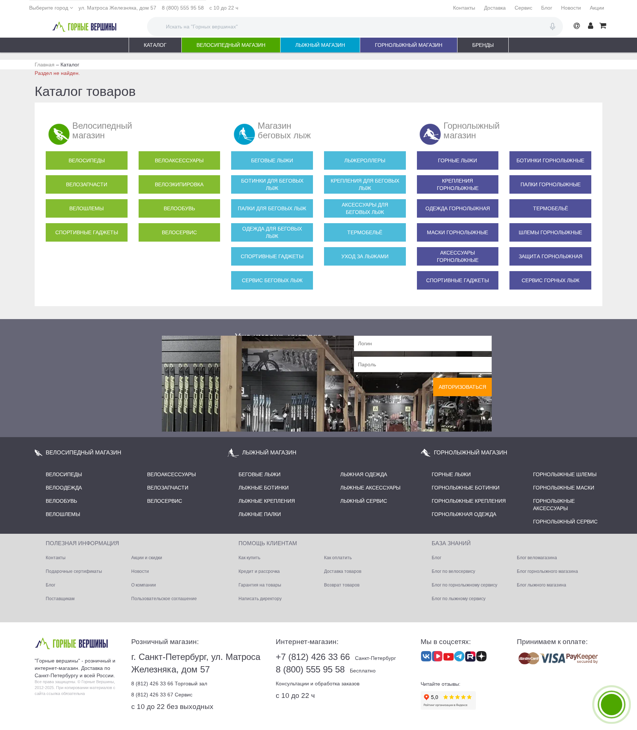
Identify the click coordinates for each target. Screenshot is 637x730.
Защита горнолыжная (550, 256)
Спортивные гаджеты (86, 232)
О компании (143, 585)
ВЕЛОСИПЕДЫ (64, 474)
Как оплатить (338, 557)
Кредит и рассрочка (259, 571)
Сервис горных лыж (550, 280)
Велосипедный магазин (230, 45)
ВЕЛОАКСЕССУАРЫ (171, 474)
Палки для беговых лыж (272, 208)
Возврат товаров (341, 585)
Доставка (495, 8)
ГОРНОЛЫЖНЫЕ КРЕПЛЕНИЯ (469, 501)
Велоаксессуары (179, 160)
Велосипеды (87, 160)
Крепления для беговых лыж (365, 184)
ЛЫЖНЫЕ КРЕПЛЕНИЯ (267, 501)
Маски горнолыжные (457, 232)
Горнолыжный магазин (408, 45)
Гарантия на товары (260, 585)
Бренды (483, 45)
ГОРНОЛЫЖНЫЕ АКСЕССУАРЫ (554, 504)
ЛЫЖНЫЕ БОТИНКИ (264, 488)
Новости (571, 8)
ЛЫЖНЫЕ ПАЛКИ (260, 514)
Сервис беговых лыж (272, 280)
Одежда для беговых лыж (272, 232)
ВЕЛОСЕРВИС (164, 501)
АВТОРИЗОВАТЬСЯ (462, 387)
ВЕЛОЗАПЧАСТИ (167, 488)
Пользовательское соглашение (164, 598)
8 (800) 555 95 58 (183, 8)
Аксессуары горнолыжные (457, 256)
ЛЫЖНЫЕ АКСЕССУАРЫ (370, 488)
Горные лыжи (457, 160)
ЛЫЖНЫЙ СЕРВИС (363, 501)
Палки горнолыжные (551, 184)
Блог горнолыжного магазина (547, 571)
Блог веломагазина (537, 557)
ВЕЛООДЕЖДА (64, 488)
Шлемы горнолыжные (550, 232)
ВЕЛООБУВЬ (61, 501)
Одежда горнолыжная (457, 208)
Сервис (523, 8)
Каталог (155, 45)
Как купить (249, 557)
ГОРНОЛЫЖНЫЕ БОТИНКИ (465, 488)
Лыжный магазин (320, 45)
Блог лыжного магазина (541, 585)
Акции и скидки (146, 557)
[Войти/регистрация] (590, 26)
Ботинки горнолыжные (550, 160)
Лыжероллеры (364, 160)
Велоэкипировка (179, 184)
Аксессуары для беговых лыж (365, 208)
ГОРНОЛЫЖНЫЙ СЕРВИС (565, 522)
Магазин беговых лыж (284, 130)
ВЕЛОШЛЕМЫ (63, 514)
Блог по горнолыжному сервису (464, 585)
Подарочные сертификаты (74, 571)
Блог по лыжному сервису (458, 598)
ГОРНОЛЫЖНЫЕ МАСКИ (563, 488)
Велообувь (179, 208)
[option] (318, 360)
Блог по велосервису (453, 571)
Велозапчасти (86, 184)
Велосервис (179, 232)
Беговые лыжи (272, 160)
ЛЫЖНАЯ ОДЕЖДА (363, 474)
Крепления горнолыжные (457, 184)
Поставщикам (60, 598)
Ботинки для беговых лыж (272, 184)
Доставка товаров (342, 571)
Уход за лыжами (365, 256)
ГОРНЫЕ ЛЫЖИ (451, 474)
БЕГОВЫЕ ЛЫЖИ (260, 474)
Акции (597, 8)
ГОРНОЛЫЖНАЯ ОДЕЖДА (464, 514)
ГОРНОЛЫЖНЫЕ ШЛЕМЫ (564, 474)
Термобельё (364, 232)
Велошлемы (86, 208)
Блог (546, 8)
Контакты (464, 8)
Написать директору (260, 598)
